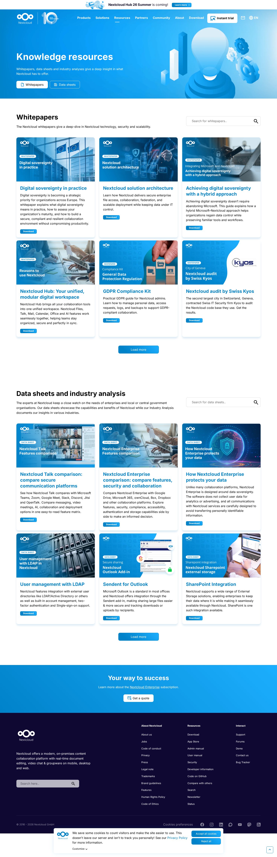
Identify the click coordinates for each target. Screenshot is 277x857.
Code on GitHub (197, 776)
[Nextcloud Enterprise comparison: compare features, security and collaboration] (138, 445)
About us (146, 734)
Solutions (102, 18)
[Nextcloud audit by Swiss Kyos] (221, 262)
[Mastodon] (249, 824)
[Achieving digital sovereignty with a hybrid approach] (221, 159)
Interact (241, 725)
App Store (193, 741)
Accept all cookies (206, 833)
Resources (122, 18)
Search (191, 789)
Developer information (200, 769)
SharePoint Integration (211, 584)
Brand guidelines (151, 783)
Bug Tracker (243, 762)
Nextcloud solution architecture (138, 188)
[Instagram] (211, 824)
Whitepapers (35, 84)
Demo (239, 748)
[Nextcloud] (38, 18)
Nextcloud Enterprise (145, 687)
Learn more (181, 5)
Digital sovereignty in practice (53, 188)
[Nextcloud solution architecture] (138, 159)
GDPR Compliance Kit (127, 291)
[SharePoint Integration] (221, 555)
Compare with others (199, 783)
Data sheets (67, 84)
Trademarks (148, 776)
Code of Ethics (150, 803)
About (179, 18)
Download (196, 18)
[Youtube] (240, 824)
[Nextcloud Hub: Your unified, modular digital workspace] (55, 262)
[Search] (73, 784)
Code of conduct (151, 748)
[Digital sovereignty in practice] (55, 159)
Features (146, 789)
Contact (243, 17)
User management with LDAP (52, 584)
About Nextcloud (151, 725)
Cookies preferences (178, 824)
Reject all (206, 841)
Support (240, 734)
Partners (141, 18)
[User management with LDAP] (55, 555)
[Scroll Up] (269, 849)
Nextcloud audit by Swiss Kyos (220, 291)
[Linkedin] (221, 824)
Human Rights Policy (153, 796)
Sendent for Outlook (125, 584)
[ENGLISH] (254, 17)
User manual (194, 755)
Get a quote (141, 698)
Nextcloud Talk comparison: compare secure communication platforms (51, 480)
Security (192, 762)
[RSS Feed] (259, 824)
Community (161, 18)
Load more (138, 349)
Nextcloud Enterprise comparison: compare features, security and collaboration (137, 480)
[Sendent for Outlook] (138, 555)
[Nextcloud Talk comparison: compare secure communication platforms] (55, 445)
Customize (78, 848)
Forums (240, 741)
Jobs (144, 741)
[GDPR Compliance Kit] (138, 262)
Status (191, 803)
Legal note (147, 769)
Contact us (242, 755)
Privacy (145, 755)
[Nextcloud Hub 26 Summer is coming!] (95, 5)
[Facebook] (202, 824)
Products (84, 18)
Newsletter (193, 796)
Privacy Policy (177, 838)
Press (144, 762)
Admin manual (195, 748)
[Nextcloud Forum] (230, 824)
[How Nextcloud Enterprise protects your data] (221, 445)
